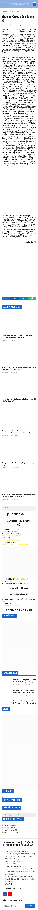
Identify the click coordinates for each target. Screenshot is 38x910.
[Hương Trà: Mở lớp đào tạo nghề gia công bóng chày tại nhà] (19, 450)
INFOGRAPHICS (10, 673)
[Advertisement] (19, 191)
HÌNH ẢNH (7, 791)
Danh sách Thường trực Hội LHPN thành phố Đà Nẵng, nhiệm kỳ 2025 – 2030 (24, 682)
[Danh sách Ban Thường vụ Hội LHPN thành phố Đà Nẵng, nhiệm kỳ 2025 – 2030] (6, 692)
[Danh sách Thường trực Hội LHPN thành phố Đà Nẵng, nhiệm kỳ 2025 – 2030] (6, 681)
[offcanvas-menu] (34, 4)
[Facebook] (5, 894)
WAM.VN (8, 884)
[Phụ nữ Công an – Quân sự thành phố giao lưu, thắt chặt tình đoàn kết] (19, 386)
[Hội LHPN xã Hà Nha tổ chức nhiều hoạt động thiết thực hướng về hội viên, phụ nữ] (19, 354)
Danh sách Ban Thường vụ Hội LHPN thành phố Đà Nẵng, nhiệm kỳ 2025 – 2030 (24, 692)
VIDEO (6, 709)
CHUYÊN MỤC (9, 615)
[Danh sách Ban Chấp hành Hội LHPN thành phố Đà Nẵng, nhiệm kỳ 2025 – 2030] (6, 703)
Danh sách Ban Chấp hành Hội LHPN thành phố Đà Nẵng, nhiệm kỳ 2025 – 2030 (24, 703)
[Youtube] (10, 894)
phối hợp (24, 118)
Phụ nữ (10, 127)
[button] (4, 797)
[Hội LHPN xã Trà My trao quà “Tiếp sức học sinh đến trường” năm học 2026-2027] (19, 481)
